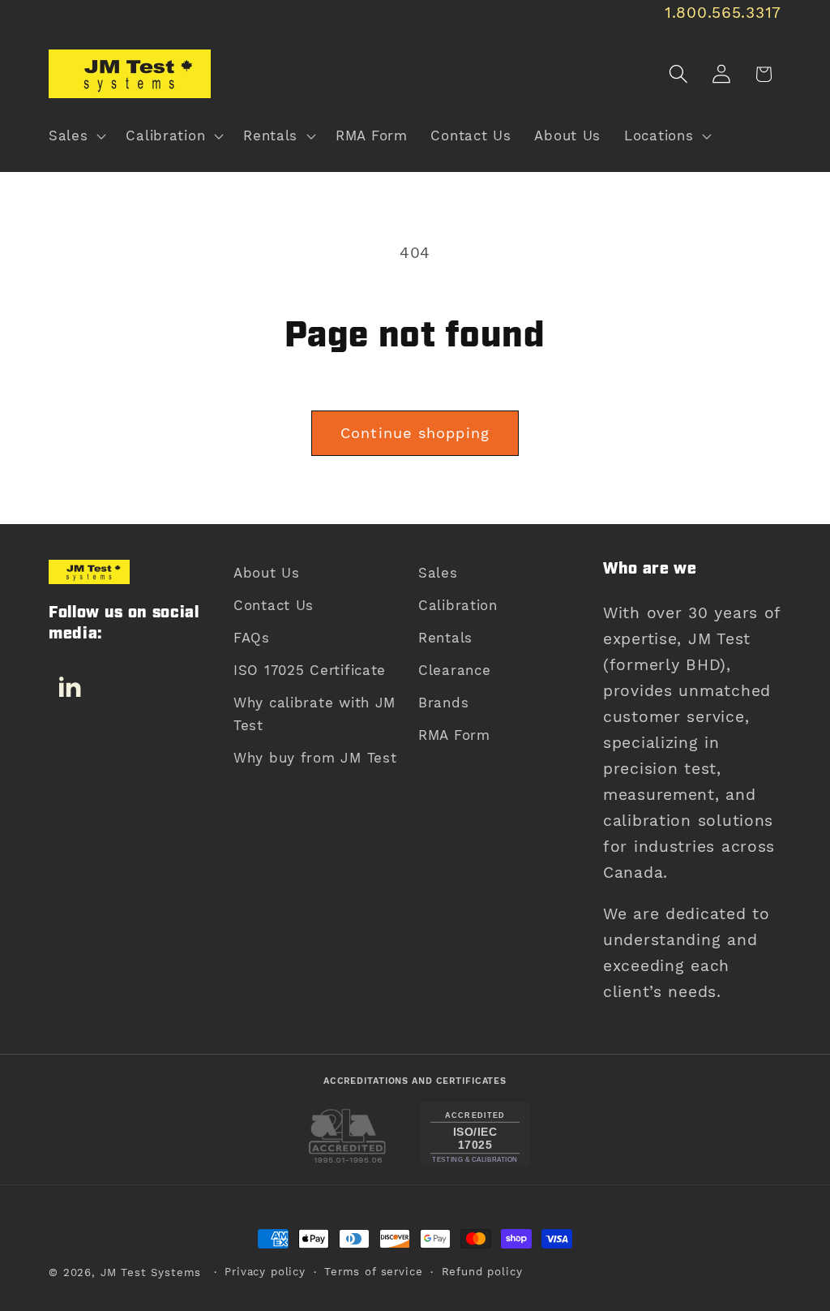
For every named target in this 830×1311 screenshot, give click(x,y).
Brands (443, 702)
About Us (266, 573)
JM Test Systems (151, 1272)
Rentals (445, 638)
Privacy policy (265, 1272)
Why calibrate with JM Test (314, 713)
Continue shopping (415, 432)
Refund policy (482, 1272)
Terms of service (373, 1272)
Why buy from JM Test (314, 758)
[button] (75, 136)
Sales (438, 573)
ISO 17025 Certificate (309, 670)
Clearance (454, 670)
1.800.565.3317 (723, 12)
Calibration (458, 605)
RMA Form (454, 735)
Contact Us (273, 605)
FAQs (251, 638)
